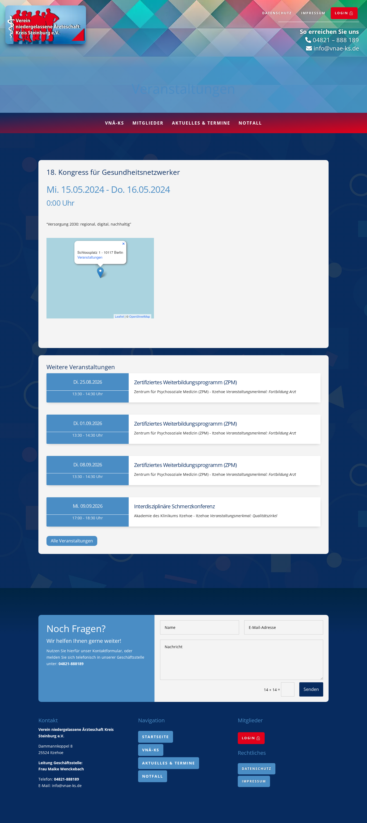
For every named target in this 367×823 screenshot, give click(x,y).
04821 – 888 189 (336, 40)
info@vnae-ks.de (336, 48)
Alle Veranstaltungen (72, 541)
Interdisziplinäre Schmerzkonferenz (174, 506)
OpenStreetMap (139, 316)
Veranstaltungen (89, 257)
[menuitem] (344, 13)
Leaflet (119, 316)
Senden (311, 689)
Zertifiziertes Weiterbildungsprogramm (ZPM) (185, 382)
